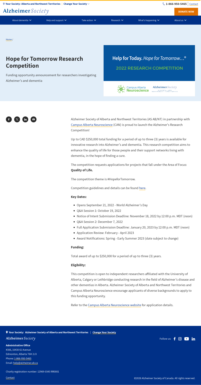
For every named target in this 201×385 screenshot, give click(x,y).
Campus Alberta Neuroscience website (114, 305)
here (142, 188)
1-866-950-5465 (22, 358)
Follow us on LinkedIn (193, 338)
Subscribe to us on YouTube (186, 338)
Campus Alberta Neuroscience (92, 124)
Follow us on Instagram (180, 338)
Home (9, 39)
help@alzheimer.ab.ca (25, 363)
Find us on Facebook (175, 338)
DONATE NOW (186, 11)
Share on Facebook (9, 119)
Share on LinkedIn (25, 119)
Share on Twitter (17, 119)
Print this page (33, 119)
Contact (193, 4)
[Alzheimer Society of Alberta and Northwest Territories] (26, 12)
